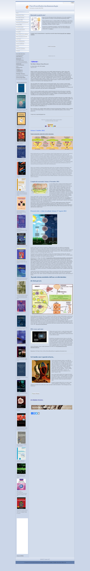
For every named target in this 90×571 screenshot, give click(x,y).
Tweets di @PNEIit (20, 555)
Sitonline (51, 562)
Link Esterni (18, 39)
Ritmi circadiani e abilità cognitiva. (21, 61)
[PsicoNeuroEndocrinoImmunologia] (27, 6)
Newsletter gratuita (19, 27)
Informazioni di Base (20, 15)
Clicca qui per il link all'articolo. (41, 324)
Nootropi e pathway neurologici (20, 67)
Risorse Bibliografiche (20, 41)
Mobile (63, 562)
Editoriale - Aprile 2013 (19, 57)
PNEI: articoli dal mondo (19, 55)
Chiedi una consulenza (20, 48)
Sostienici (18, 50)
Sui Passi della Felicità (20, 29)
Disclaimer (54, 562)
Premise (17, 65)
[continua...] (51, 28)
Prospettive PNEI (19, 20)
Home (17, 12)
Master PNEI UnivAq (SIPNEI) (22, 34)
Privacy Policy (59, 562)
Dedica (17, 46)
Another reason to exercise (60, 202)
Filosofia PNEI (19, 24)
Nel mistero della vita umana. (20, 78)
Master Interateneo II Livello (21, 36)
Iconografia (18, 31)
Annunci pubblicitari (20, 43)
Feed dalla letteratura (20, 17)
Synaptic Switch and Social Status (50, 204)
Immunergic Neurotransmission (22, 22)
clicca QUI (62, 33)
